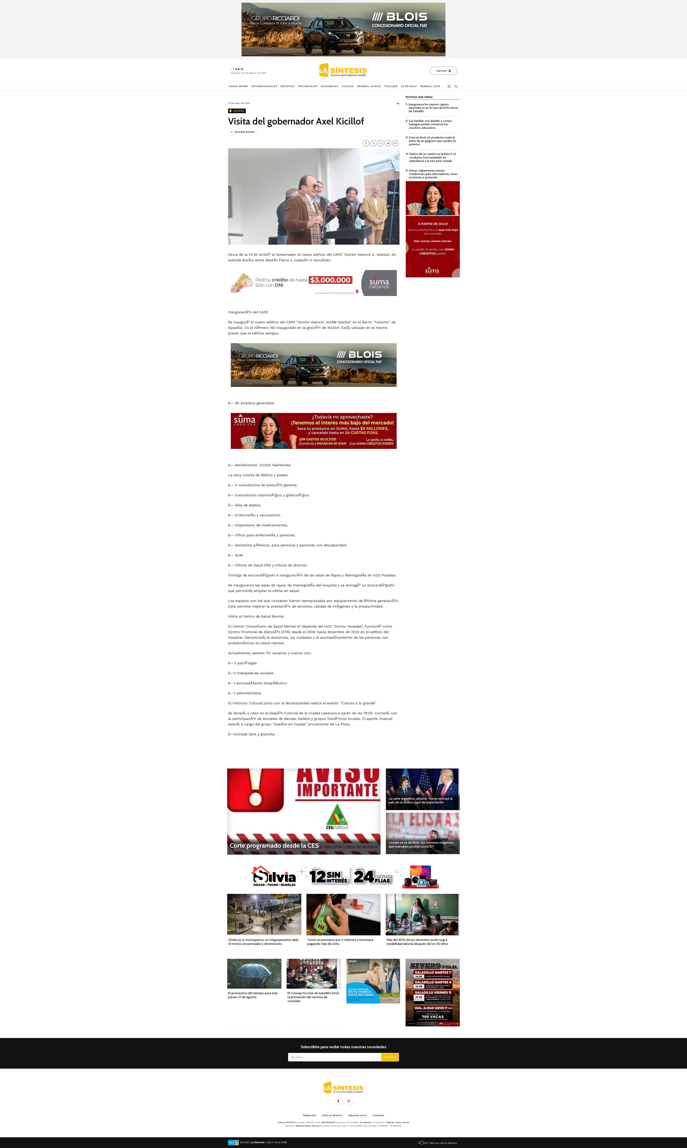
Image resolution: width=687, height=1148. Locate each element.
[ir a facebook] (338, 1101)
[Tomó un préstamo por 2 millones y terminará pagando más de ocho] (343, 914)
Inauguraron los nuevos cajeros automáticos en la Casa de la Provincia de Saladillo (433, 108)
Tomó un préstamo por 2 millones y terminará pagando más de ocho (340, 942)
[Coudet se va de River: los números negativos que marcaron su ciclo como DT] (423, 833)
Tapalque (391, 86)
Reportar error (358, 1115)
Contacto (378, 1115)
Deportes (288, 86)
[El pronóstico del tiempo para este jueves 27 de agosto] (254, 974)
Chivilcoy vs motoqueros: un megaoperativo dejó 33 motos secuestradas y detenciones (263, 942)
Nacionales (329, 86)
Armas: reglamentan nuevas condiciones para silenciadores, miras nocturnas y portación (433, 174)
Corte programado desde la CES (274, 845)
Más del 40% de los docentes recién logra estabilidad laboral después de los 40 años (417, 942)
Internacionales (264, 86)
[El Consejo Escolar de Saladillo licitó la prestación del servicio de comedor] (314, 974)
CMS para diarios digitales (443, 1143)
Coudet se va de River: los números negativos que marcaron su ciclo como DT (421, 844)
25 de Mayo (409, 86)
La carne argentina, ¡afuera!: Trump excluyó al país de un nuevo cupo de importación (421, 800)
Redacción (309, 1115)
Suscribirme (389, 1057)
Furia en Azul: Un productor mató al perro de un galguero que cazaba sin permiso (432, 141)
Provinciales (308, 86)
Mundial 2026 (430, 86)
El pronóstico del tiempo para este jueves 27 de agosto (253, 995)
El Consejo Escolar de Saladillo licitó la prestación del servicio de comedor (313, 997)
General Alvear (369, 86)
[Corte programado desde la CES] (304, 811)
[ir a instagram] (348, 1101)
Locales (348, 86)
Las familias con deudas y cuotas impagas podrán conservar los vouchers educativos (430, 124)
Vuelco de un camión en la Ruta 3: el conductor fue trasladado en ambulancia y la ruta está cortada (432, 157)
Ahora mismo (238, 86)
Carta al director (332, 1115)
